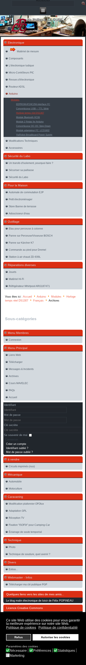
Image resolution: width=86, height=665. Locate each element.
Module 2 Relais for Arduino (30, 121)
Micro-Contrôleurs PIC (21, 72)
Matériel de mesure (28, 51)
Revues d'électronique (21, 79)
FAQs (12, 390)
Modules (15, 100)
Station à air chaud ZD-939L (25, 256)
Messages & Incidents (21, 369)
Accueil (27, 296)
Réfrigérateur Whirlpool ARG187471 (29, 286)
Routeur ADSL (17, 86)
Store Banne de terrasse (22, 206)
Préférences (42, 650)
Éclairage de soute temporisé (25, 532)
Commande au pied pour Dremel (27, 249)
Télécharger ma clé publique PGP (28, 584)
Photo (12, 547)
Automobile (15, 481)
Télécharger (16, 362)
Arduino (13, 93)
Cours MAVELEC (18, 383)
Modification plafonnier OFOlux (26, 503)
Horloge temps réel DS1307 (30, 113)
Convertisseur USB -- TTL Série (32, 108)
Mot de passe (12, 414)
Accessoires (16, 147)
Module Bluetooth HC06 (28, 117)
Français (38, 300)
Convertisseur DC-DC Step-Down (33, 126)
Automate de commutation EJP (26, 192)
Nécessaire (18, 650)
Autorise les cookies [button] (55, 637)
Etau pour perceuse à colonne (26, 228)
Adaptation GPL (18, 510)
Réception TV (16, 517)
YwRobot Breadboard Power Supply (34, 134)
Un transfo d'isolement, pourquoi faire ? (31, 163)
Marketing (17, 655)
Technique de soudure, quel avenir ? (29, 554)
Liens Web (15, 355)
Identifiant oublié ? (17, 448)
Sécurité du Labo (18, 177)
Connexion (15, 339)
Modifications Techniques (23, 140)
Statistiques (66, 650)
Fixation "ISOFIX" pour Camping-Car (29, 524)
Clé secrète (11, 425)
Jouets (12, 272)
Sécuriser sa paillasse (21, 170)
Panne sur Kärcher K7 (21, 242)
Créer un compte (16, 443)
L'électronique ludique (21, 65)
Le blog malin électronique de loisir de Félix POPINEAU (39, 600)
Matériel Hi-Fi (16, 279)
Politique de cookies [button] (21, 627)
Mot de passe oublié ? (19, 452)
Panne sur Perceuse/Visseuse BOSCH (31, 235)
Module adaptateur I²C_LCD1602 (32, 130)
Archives (14, 376)
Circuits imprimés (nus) (22, 466)
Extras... (13, 569)
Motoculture (15, 488)
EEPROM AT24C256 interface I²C (33, 104)
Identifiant (10, 404)
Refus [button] (18, 637)
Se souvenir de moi (15, 435)
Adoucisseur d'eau (19, 213)
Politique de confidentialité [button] (58, 627)
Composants (16, 58)
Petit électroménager (20, 199)
